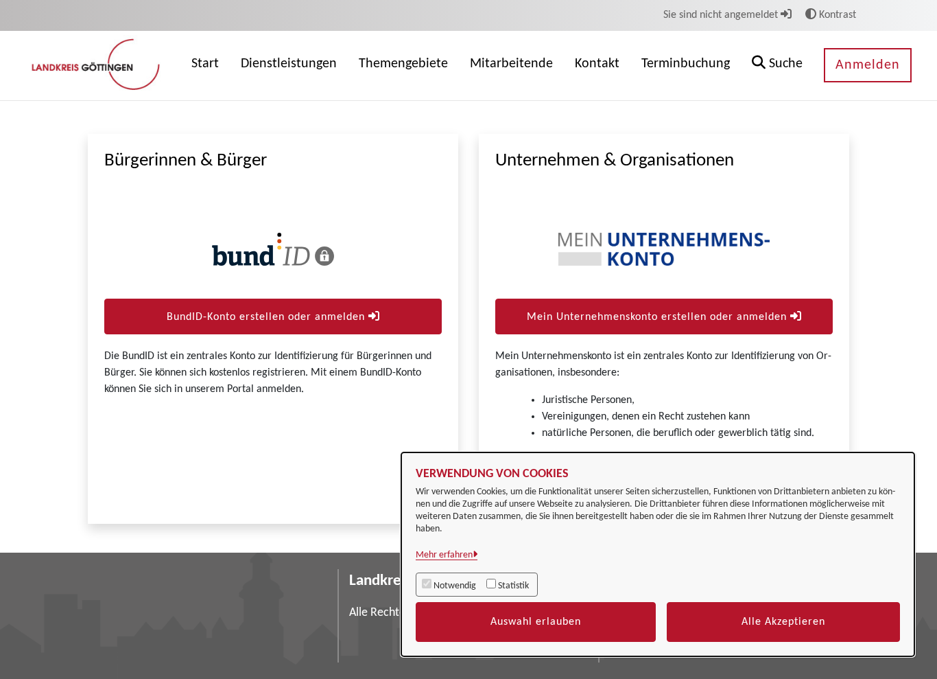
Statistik (513, 586)
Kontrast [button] (836, 15)
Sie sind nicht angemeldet (722, 15)
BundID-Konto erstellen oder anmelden (267, 317)
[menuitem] (205, 65)
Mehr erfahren (444, 555)
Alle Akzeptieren (783, 622)
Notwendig (455, 586)
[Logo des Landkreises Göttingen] (97, 65)
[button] (777, 65)
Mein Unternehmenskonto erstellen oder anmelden (658, 317)
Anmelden (867, 65)
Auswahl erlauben (535, 622)
